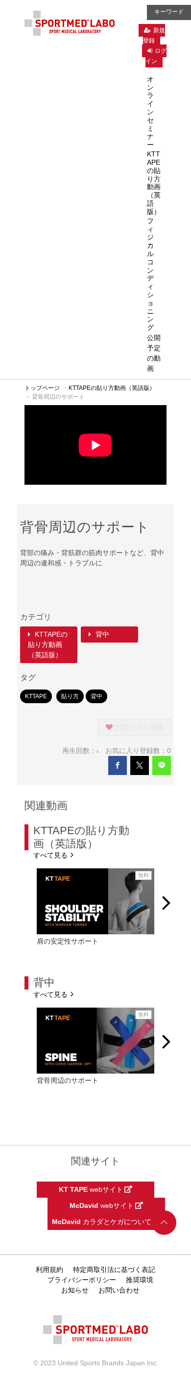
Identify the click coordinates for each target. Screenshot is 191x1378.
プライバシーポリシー (82, 1280)
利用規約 (49, 1269)
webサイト (91, 1189)
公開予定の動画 (154, 353)
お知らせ (75, 1290)
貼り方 (70, 696)
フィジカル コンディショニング (150, 274)
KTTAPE (36, 696)
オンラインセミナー (150, 112)
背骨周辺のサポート (67, 1080)
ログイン (156, 56)
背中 (101, 634)
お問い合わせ (119, 1290)
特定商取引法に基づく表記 (114, 1269)
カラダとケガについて (102, 1222)
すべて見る (51, 855)
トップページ (42, 388)
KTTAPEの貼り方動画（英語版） (154, 182)
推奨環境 (139, 1280)
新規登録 (154, 35)
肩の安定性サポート (67, 941)
